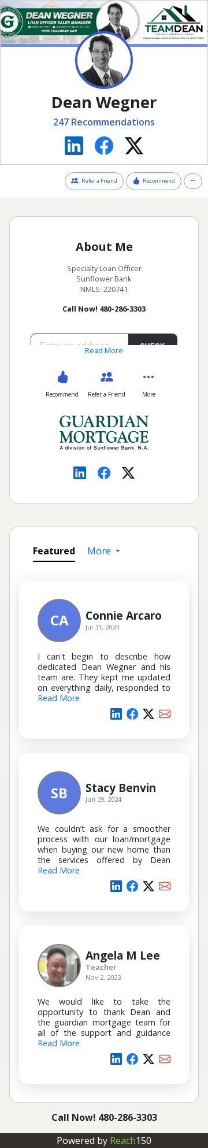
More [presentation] (100, 551)
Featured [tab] (54, 551)
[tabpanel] (104, 830)
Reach (130, 1140)
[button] (193, 180)
